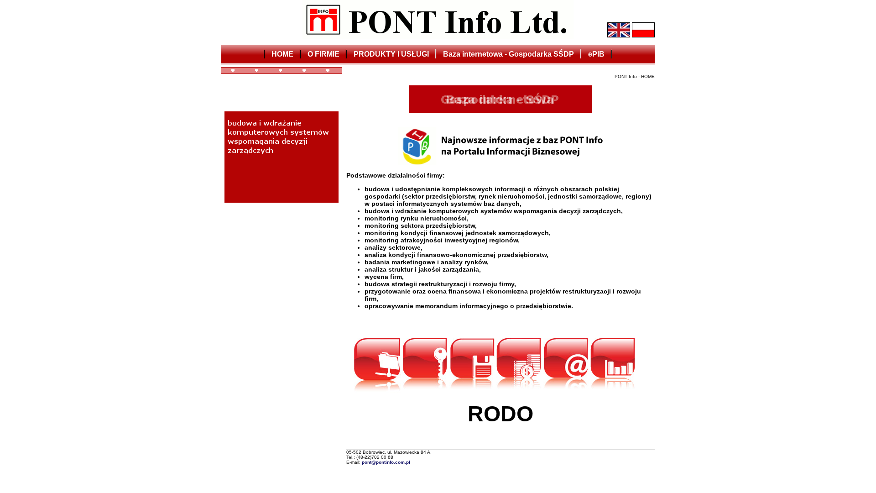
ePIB (596, 54)
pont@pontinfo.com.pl (386, 462)
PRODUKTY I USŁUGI (391, 54)
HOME (282, 54)
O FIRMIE (323, 54)
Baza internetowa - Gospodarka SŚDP (508, 54)
